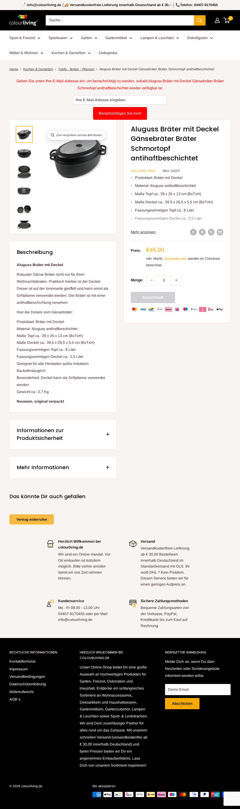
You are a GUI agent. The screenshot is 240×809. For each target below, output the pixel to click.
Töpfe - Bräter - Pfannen (76, 69)
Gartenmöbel (116, 38)
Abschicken (182, 703)
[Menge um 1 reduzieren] (151, 280)
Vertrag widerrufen (31, 519)
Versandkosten (175, 258)
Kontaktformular (22, 661)
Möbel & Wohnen (23, 53)
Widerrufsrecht (21, 692)
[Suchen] (200, 20)
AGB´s (14, 699)
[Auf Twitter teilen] (211, 232)
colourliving (143, 171)
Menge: (137, 280)
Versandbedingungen (27, 677)
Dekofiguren (197, 38)
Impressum (18, 669)
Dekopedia (108, 53)
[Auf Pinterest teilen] (202, 232)
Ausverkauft (152, 297)
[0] (227, 20)
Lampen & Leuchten (157, 38)
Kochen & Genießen (69, 53)
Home (13, 69)
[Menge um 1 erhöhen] (176, 280)
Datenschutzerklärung (27, 684)
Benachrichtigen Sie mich (120, 113)
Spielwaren (58, 38)
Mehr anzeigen (143, 232)
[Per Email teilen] (220, 232)
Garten (86, 38)
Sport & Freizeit (22, 38)
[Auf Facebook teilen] (193, 232)
